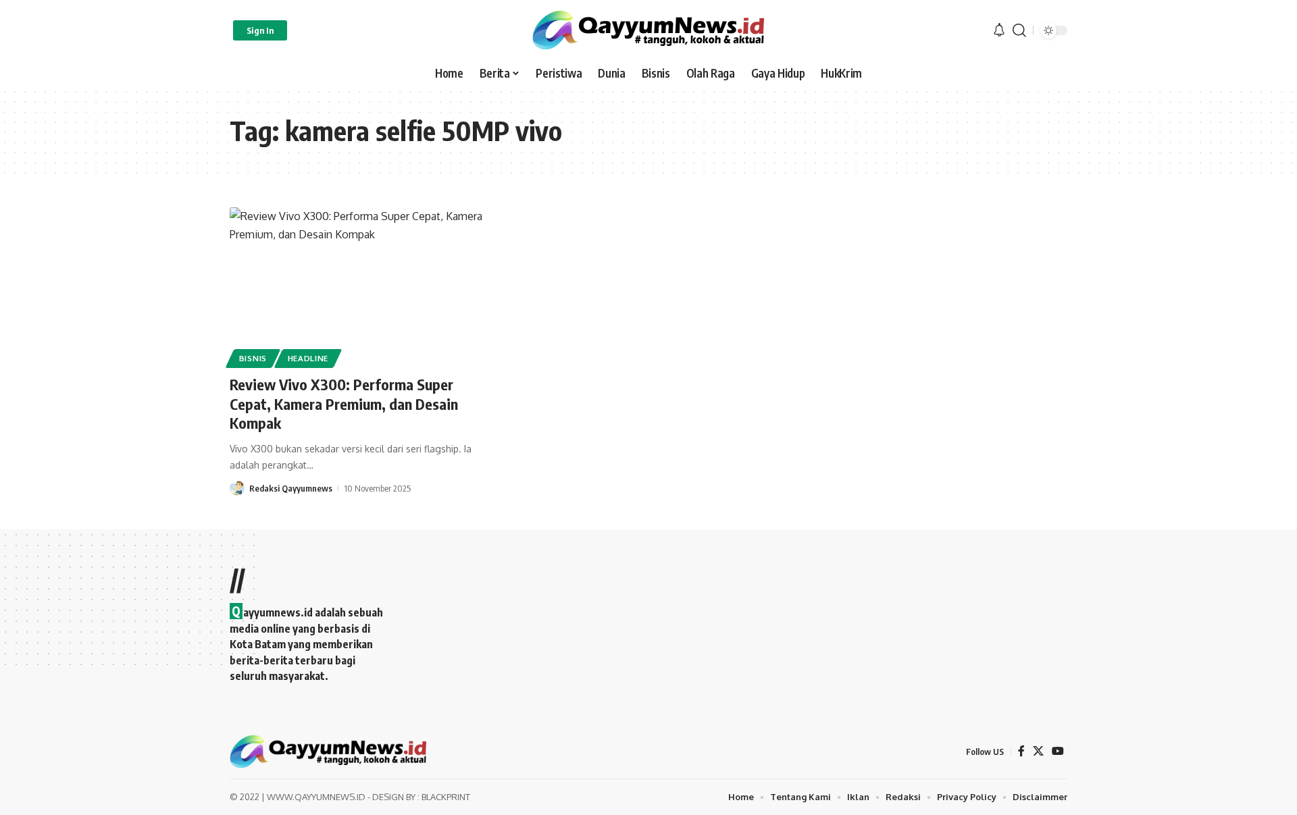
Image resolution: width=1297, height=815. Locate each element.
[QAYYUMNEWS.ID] (648, 30)
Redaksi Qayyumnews (290, 488)
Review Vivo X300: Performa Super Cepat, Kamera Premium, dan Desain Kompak (344, 403)
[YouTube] (1057, 751)
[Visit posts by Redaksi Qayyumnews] (237, 488)
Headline (308, 358)
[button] (260, 30)
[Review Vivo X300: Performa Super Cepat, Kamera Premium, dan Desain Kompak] (360, 285)
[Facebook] (1021, 751)
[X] (1038, 751)
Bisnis (253, 358)
